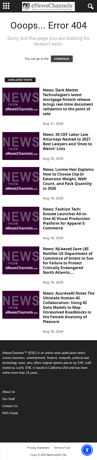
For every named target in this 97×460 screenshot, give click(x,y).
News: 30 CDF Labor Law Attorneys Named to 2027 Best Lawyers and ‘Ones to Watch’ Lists (67, 141)
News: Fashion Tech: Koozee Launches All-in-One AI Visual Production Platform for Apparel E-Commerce (66, 218)
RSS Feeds (10, 413)
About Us (8, 392)
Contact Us (10, 406)
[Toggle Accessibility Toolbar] (87, 450)
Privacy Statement (38, 447)
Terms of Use (62, 447)
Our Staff (8, 399)
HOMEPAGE (61, 58)
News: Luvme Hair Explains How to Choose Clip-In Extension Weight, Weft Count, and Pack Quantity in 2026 (68, 179)
